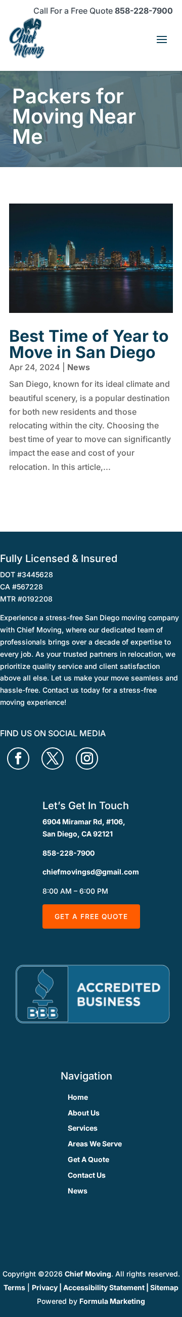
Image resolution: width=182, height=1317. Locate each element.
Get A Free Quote (91, 916)
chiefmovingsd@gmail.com (90, 871)
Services (83, 1128)
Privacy (45, 1287)
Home (78, 1097)
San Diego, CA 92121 (77, 833)
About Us (84, 1112)
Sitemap (164, 1287)
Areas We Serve (95, 1143)
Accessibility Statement (104, 1287)
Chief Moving (88, 1273)
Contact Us (87, 1175)
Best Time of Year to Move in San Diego (89, 344)
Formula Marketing (112, 1301)
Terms (14, 1287)
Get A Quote (88, 1159)
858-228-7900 (144, 11)
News (78, 367)
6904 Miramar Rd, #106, (83, 821)
